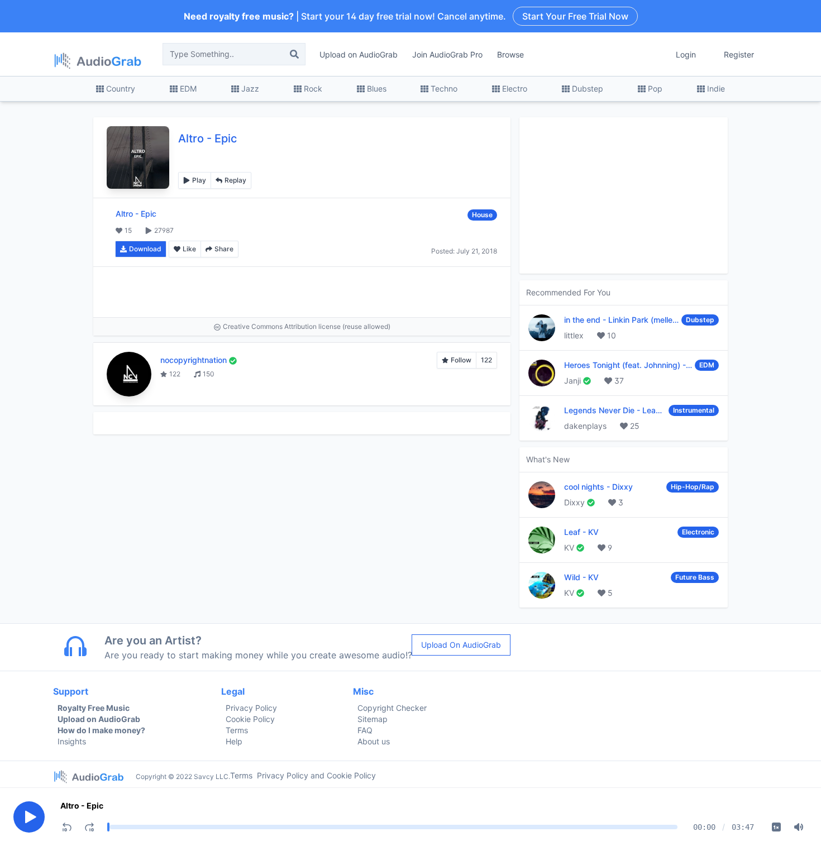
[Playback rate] (776, 827)
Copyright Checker (392, 708)
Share (223, 249)
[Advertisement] (301, 292)
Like (189, 249)
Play (199, 180)
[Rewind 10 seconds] (67, 827)
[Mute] (798, 827)
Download (145, 249)
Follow (461, 360)
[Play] (29, 817)
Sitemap (372, 719)
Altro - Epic (81, 805)
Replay (235, 180)
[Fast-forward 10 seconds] (89, 827)
